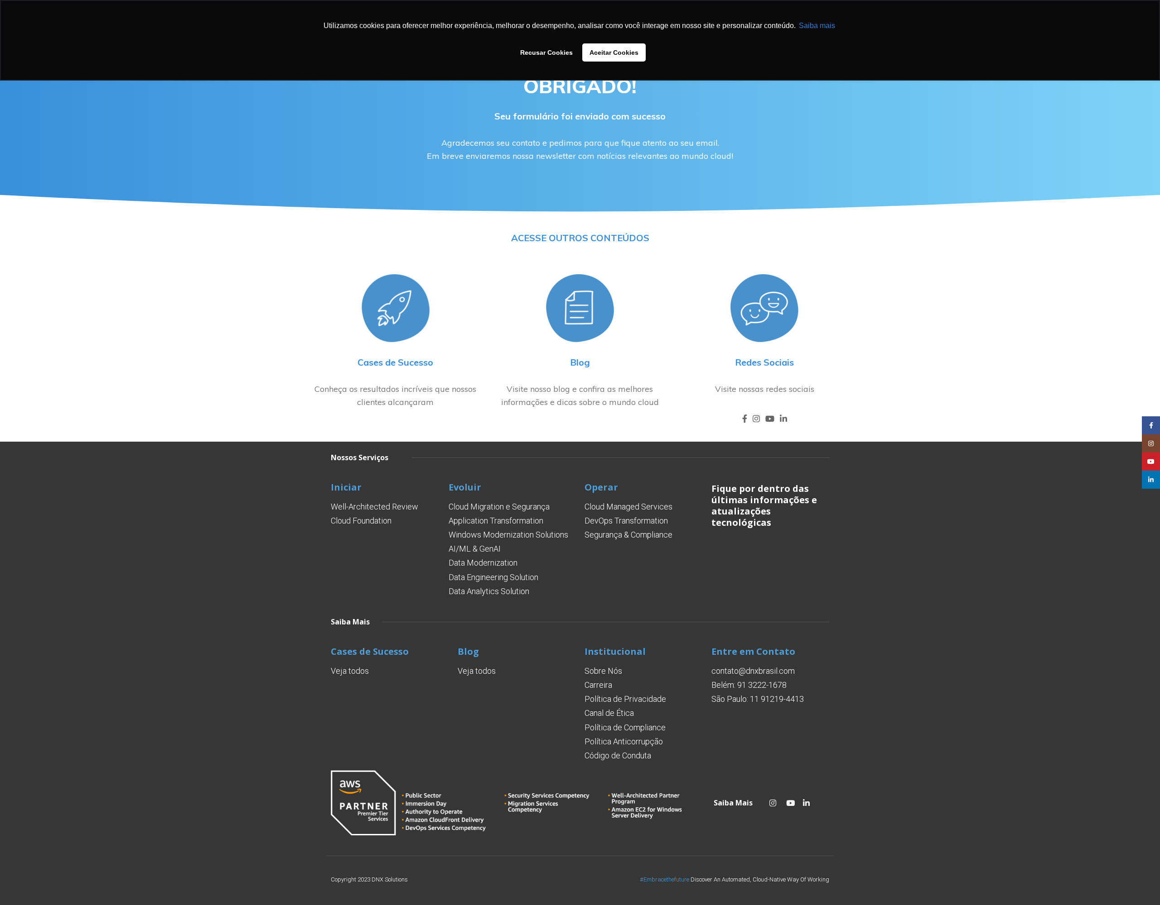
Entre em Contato (753, 651)
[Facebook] (745, 418)
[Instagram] (756, 418)
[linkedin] (783, 418)
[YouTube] (770, 418)
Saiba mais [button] (817, 25)
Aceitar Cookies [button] (614, 52)
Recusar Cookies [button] (546, 52)
